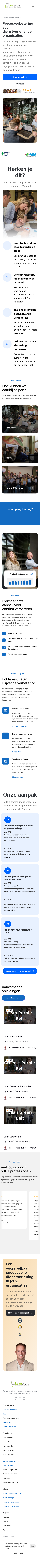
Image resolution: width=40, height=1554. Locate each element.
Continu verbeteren (10, 1426)
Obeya (5, 1414)
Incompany (7, 1478)
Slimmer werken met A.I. (11, 1461)
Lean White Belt (8, 1438)
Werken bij (6, 1530)
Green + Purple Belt (10, 1470)
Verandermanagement (11, 1418)
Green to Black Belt (10, 1474)
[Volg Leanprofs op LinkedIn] (24, 1398)
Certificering (7, 1517)
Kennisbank (7, 1526)
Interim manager (8, 1498)
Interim (6, 1489)
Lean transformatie (10, 1410)
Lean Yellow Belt (9, 1442)
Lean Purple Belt (9, 1450)
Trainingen (7, 1433)
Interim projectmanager (11, 1502)
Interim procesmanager (11, 1506)
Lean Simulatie (8, 1466)
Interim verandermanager (12, 1493)
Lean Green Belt (8, 1446)
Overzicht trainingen (10, 1482)
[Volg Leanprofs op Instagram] (15, 1398)
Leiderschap (7, 1422)
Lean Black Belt (8, 1454)
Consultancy (8, 1405)
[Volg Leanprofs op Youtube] (20, 1398)
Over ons (6, 1521)
